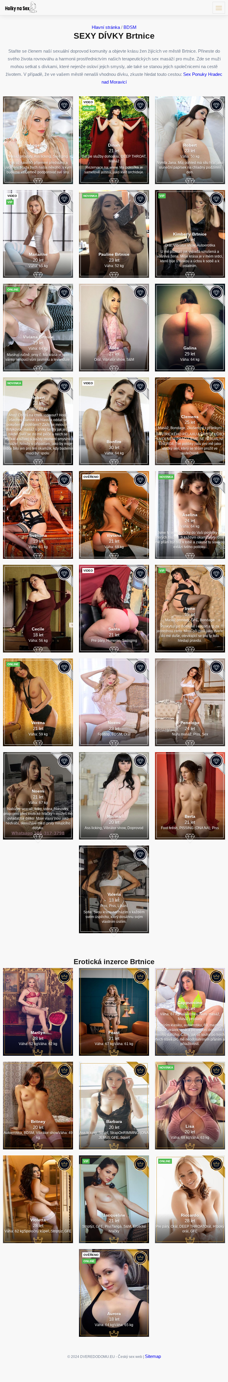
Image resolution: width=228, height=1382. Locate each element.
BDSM (130, 27)
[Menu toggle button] (219, 8)
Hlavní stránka (106, 27)
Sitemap (153, 1356)
